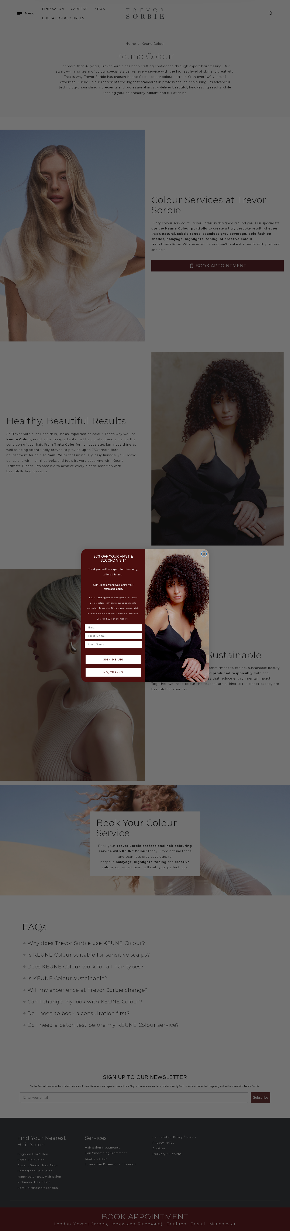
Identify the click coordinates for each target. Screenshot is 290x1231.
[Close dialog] (204, 553)
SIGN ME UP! (113, 659)
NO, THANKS (113, 672)
